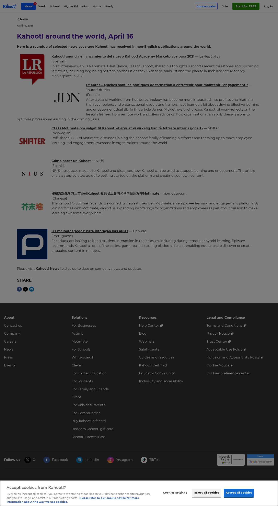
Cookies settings (175, 492)
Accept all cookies (239, 492)
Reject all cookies (206, 492)
